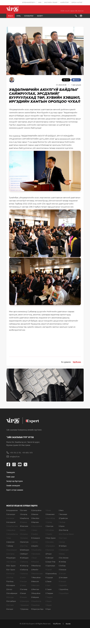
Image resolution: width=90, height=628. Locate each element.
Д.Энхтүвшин (63, 577)
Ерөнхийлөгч (28, 2)
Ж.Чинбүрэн (63, 546)
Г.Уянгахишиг (63, 514)
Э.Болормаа (24, 538)
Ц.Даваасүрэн (24, 601)
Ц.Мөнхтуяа (35, 589)
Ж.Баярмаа (23, 522)
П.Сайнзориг (49, 558)
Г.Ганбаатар (24, 573)
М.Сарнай (49, 569)
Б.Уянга (61, 510)
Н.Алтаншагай (10, 522)
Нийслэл (64, 2)
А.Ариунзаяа (10, 542)
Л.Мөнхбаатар (36, 565)
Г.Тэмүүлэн (49, 597)
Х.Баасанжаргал (11, 550)
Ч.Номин (48, 510)
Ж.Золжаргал (35, 538)
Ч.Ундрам (49, 605)
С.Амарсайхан (10, 530)
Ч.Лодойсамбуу (36, 550)
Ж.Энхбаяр (62, 562)
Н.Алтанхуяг (10, 518)
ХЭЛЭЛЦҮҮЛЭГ (28, 16)
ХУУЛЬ (18, 16)
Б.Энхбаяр (62, 565)
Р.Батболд (9, 581)
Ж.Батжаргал (10, 585)
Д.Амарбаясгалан (12, 526)
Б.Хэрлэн (61, 526)
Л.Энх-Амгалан (63, 558)
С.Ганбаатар (24, 562)
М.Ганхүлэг (23, 597)
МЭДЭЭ (10, 16)
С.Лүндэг (34, 558)
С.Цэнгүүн (62, 542)
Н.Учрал (48, 609)
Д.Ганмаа (23, 585)
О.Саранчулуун (50, 565)
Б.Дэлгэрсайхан (36, 510)
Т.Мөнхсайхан (35, 577)
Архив (68, 624)
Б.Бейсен (23, 530)
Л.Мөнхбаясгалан (37, 573)
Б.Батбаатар (10, 573)
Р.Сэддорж (49, 577)
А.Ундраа (48, 601)
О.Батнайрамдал (11, 593)
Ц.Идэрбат (34, 546)
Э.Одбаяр (49, 522)
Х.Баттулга (10, 605)
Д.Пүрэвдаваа (50, 546)
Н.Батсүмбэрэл (11, 601)
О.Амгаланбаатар (12, 534)
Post (67, 80)
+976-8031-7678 (27, 453)
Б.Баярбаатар (24, 518)
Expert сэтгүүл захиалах (14, 490)
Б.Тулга (48, 585)
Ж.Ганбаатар (24, 565)
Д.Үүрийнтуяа (63, 518)
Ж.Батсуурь (10, 597)
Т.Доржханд (24, 609)
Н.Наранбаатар (36, 601)
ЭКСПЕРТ (40, 16)
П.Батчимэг (23, 510)
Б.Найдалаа (35, 597)
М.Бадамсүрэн (10, 558)
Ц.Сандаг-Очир (50, 562)
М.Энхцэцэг (62, 581)
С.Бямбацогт (24, 554)
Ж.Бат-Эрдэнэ (10, 565)
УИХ (39, 2)
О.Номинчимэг (50, 514)
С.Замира (34, 530)
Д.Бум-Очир (24, 546)
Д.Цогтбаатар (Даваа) (66, 534)
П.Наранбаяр (35, 605)
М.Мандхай (35, 562)
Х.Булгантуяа (24, 542)
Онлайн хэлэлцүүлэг (13, 485)
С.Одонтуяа (49, 526)
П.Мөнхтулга (35, 585)
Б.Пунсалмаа (50, 542)
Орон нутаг (76, 2)
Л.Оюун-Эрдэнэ (51, 538)
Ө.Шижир (62, 554)
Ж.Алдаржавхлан (12, 510)
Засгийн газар (50, 2)
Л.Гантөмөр (23, 589)
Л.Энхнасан (62, 569)
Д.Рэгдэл (48, 554)
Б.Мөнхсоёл (35, 581)
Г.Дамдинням (24, 605)
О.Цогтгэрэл (63, 538)
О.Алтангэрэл (10, 514)
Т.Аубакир (9, 546)
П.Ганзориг (23, 581)
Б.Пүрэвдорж (50, 550)
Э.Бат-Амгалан (11, 562)
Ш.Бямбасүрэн (24, 550)
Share (77, 80)
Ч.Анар (8, 538)
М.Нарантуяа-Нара (37, 609)
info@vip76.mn (15, 456)
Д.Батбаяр (9, 577)
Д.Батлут (9, 589)
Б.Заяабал (34, 534)
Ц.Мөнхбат (34, 569)
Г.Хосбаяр (62, 522)
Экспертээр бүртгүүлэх (14, 481)
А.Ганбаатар (24, 569)
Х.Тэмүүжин (49, 593)
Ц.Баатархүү (10, 554)
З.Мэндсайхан (35, 593)
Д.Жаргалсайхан (36, 526)
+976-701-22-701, (15, 453)
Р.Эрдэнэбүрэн (63, 593)
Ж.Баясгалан (24, 526)
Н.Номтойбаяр (50, 518)
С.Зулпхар (34, 542)
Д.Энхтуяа (62, 573)
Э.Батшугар (23, 514)
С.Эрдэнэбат (63, 585)
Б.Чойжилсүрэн (63, 550)
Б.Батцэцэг (9, 609)
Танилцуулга (10, 472)
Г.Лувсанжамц (35, 554)
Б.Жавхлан (34, 514)
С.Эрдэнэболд (63, 589)
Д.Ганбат (23, 577)
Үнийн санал (10, 476)
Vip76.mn (77, 362)
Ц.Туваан (48, 581)
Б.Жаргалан (35, 522)
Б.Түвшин (49, 589)
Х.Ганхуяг (23, 593)
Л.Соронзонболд (51, 573)
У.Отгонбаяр (50, 530)
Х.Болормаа (24, 534)
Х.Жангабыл (35, 518)
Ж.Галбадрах (24, 558)
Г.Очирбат (49, 534)
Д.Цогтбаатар (63, 530)
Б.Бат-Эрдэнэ (10, 569)
